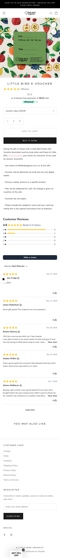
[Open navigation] (4, 13)
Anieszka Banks (15, 155)
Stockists (7, 460)
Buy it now (30, 141)
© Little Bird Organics (30, 548)
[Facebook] (4, 534)
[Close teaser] (23, 549)
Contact (6, 451)
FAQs (6, 456)
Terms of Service (10, 480)
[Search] (51, 13)
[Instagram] (11, 534)
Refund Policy (9, 475)
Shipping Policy (10, 465)
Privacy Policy (9, 470)
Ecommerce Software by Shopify (30, 551)
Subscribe (13, 516)
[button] (16, 554)
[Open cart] (56, 13)
